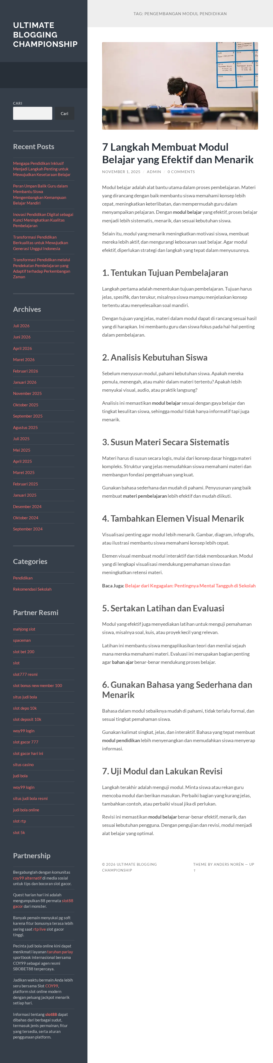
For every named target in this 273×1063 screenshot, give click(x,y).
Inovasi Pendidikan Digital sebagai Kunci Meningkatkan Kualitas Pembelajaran (43, 220)
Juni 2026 (22, 336)
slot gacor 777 (25, 741)
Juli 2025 (21, 438)
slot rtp (19, 821)
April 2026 (22, 348)
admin (154, 172)
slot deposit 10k (27, 719)
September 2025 (28, 416)
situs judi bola (25, 696)
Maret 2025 (24, 472)
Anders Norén (229, 864)
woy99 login (23, 730)
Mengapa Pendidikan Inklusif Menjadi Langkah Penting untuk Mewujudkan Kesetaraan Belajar (42, 169)
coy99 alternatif (27, 878)
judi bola (20, 775)
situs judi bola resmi (30, 798)
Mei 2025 (21, 450)
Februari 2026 (25, 371)
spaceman (22, 640)
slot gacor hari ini (28, 753)
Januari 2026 (25, 382)
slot (16, 662)
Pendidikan (23, 577)
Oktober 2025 (25, 404)
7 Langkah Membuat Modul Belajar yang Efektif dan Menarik (178, 152)
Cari (17, 103)
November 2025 (27, 393)
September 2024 (28, 528)
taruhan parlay (60, 951)
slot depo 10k (25, 708)
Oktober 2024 (25, 517)
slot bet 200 (23, 651)
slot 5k (19, 832)
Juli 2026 (21, 325)
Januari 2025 (25, 495)
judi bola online (26, 809)
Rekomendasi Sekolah (32, 589)
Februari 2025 (25, 483)
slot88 (51, 1014)
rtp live (39, 929)
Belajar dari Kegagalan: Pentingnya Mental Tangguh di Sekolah (190, 585)
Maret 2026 (24, 359)
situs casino (23, 764)
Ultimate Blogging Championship (45, 35)
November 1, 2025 (121, 172)
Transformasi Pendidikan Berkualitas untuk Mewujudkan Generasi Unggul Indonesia (40, 243)
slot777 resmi (25, 674)
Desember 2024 (27, 506)
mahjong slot (24, 629)
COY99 (51, 985)
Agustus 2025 (25, 427)
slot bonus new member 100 (37, 685)
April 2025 (22, 461)
